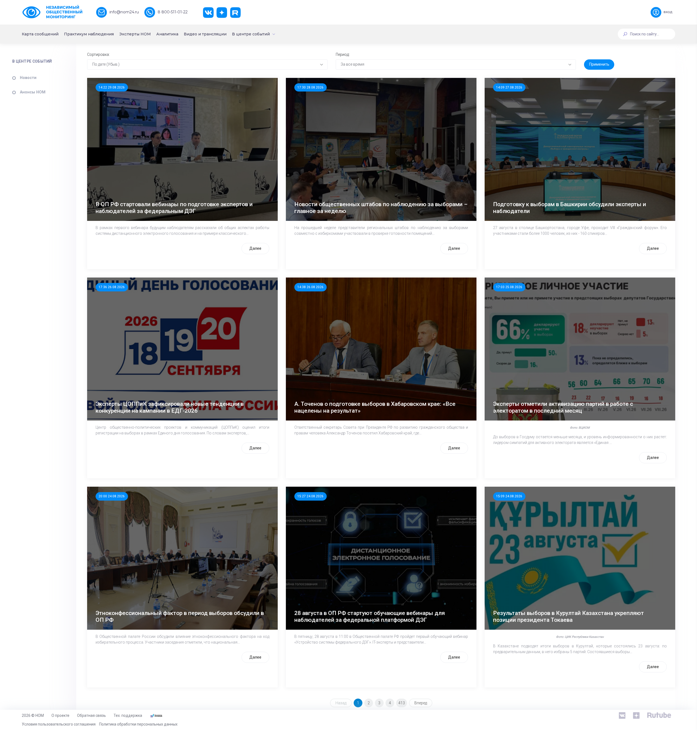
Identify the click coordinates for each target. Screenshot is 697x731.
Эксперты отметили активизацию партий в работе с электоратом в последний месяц (563, 407)
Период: (343, 54)
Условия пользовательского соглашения (59, 724)
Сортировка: (98, 54)
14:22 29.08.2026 (112, 87)
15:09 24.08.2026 (509, 496)
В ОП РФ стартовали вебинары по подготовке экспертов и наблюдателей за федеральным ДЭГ (174, 207)
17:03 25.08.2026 (509, 287)
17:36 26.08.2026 (112, 287)
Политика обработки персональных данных (138, 724)
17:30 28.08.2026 (310, 87)
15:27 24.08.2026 (310, 496)
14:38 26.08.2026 (310, 287)
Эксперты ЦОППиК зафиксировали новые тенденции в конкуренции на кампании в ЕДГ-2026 (170, 407)
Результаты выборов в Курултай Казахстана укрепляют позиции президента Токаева (568, 616)
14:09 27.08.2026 (509, 87)
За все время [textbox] (352, 64)
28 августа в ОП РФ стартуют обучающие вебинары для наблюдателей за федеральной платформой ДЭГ (369, 616)
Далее (255, 248)
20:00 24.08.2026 (112, 496)
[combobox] (207, 64)
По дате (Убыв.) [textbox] (106, 64)
